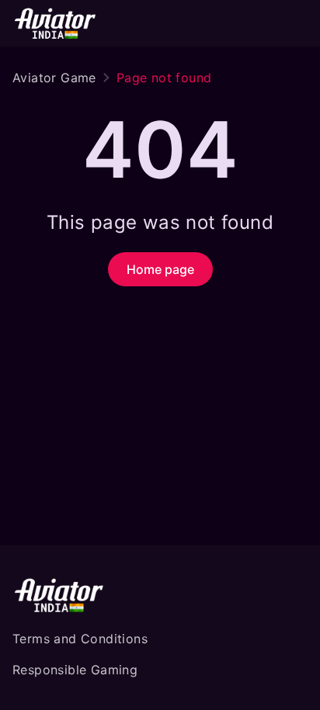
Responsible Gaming (74, 669)
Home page (160, 269)
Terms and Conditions (80, 638)
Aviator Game (54, 77)
